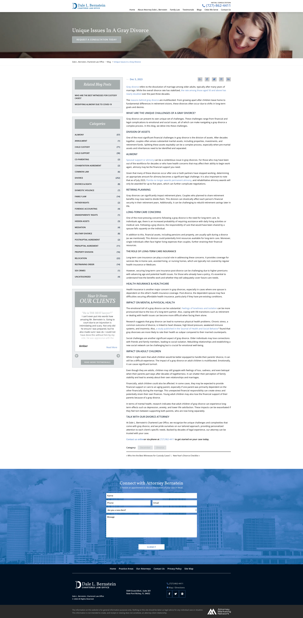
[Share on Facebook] (207, 79)
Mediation (97, 227)
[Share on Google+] (200, 79)
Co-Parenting (97, 159)
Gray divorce (132, 86)
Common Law (97, 171)
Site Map (188, 568)
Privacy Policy (174, 568)
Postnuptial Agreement (97, 239)
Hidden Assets (97, 221)
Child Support (97, 153)
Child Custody (97, 147)
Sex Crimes (97, 270)
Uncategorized (97, 276)
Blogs (199, 9)
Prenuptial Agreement (97, 246)
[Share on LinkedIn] (228, 79)
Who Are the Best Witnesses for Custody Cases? (96, 97)
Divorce (97, 178)
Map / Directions (177, 587)
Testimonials (188, 9)
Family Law (175, 9)
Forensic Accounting (97, 208)
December (145, 447)
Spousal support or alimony (140, 159)
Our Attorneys (143, 568)
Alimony (97, 134)
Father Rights (97, 202)
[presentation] (76, 356)
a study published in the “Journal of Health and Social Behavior (187, 328)
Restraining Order (97, 264)
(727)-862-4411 (218, 5)
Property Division (97, 252)
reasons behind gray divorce (145, 100)
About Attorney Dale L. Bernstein (152, 9)
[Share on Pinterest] (221, 79)
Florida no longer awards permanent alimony (168, 180)
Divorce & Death (97, 184)
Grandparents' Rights (97, 215)
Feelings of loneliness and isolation (199, 308)
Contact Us (226, 9)
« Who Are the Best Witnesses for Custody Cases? (148, 455)
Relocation (97, 258)
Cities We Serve (211, 9)
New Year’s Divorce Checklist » (186, 455)
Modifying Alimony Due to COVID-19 (93, 104)
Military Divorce (97, 233)
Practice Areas (126, 568)
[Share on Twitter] (214, 79)
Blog (109, 62)
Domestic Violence (97, 190)
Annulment (97, 141)
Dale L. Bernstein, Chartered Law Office (88, 62)
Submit (151, 547)
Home (132, 9)
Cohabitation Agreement (97, 165)
